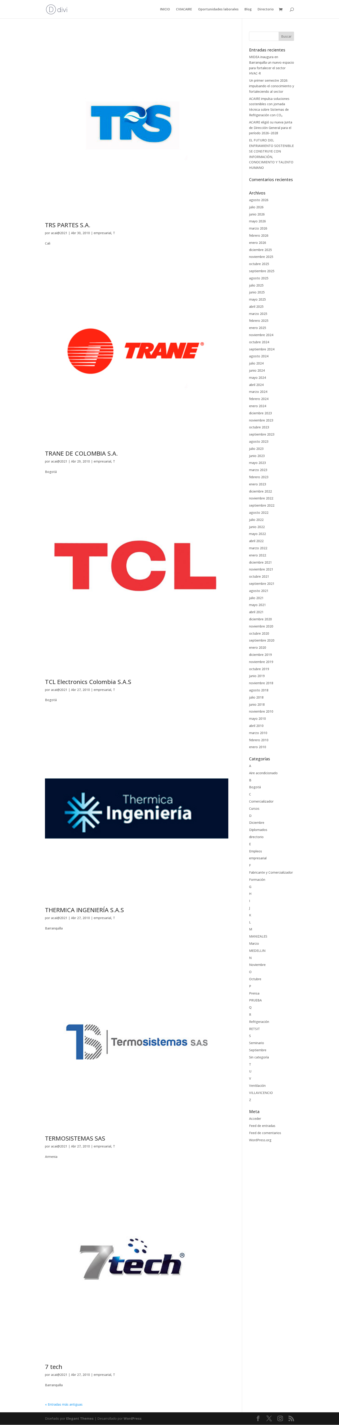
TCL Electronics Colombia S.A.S (88, 682)
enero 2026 (257, 242)
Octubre (255, 979)
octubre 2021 (259, 576)
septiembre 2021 (261, 583)
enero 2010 (257, 747)
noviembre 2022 (261, 498)
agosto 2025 (258, 278)
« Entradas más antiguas (64, 1404)
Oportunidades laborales (218, 9)
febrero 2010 (258, 740)
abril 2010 (256, 725)
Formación (257, 879)
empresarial (102, 233)
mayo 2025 (257, 299)
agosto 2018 (258, 690)
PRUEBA (255, 1000)
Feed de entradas (262, 1125)
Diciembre (256, 822)
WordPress (133, 1418)
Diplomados (258, 830)
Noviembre (257, 964)
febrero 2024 (258, 399)
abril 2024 (256, 384)
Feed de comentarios (265, 1133)
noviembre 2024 (261, 335)
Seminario (256, 1043)
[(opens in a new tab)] (136, 123)
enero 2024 (257, 406)
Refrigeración (259, 1021)
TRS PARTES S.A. (67, 225)
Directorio (266, 9)
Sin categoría (259, 1057)
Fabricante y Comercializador (271, 872)
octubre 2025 (259, 264)
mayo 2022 (257, 534)
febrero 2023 (258, 477)
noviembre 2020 (261, 626)
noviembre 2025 (261, 256)
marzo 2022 (258, 548)
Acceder (255, 1118)
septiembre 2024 (261, 349)
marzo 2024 (258, 391)
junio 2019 (257, 676)
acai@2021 (59, 233)
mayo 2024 (257, 377)
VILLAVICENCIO (261, 1092)
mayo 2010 (257, 718)
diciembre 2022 (260, 491)
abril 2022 (256, 541)
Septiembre (257, 1050)
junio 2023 (257, 456)
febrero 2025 (258, 320)
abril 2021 (256, 612)
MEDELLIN (257, 950)
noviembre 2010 (261, 711)
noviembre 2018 (261, 683)
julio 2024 (256, 363)
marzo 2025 (258, 313)
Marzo (254, 943)
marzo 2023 (258, 470)
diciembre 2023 (260, 413)
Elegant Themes (80, 1418)
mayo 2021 (257, 605)
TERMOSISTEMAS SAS (75, 1138)
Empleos (255, 851)
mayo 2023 (257, 462)
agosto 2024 (258, 356)
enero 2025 (257, 328)
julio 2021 (256, 598)
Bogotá (255, 787)
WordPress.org (260, 1140)
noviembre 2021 (261, 569)
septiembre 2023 (261, 434)
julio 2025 (256, 285)
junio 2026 (257, 214)
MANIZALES (258, 936)
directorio (256, 837)
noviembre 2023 (261, 420)
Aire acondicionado (263, 773)
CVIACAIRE (184, 9)
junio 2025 (257, 292)
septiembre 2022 (261, 505)
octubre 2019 (259, 669)
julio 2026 (256, 207)
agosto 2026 (258, 200)
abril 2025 (256, 306)
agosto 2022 (258, 512)
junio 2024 (257, 370)
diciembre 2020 (260, 619)
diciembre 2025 (260, 250)
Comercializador (261, 801)
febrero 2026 (258, 235)
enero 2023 (257, 484)
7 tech (53, 1366)
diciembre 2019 (260, 654)
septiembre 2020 (261, 640)
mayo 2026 (257, 221)
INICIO (165, 9)
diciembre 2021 (260, 562)
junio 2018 (257, 704)
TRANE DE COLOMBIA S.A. (81, 453)
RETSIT (254, 1029)
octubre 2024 (259, 342)
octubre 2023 (259, 427)
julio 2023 (256, 448)
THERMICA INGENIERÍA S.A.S (84, 910)
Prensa (254, 993)
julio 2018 (256, 697)
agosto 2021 (258, 591)
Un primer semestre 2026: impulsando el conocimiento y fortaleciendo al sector (271, 86)
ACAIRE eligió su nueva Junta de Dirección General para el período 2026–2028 (270, 127)
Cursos (254, 808)
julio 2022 (256, 519)
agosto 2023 (258, 441)
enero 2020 (257, 647)
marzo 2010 (258, 733)
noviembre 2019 (261, 662)
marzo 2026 (258, 228)
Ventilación (257, 1085)
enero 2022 (257, 555)
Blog (248, 9)
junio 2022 (257, 527)
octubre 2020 (259, 633)
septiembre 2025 (261, 271)
